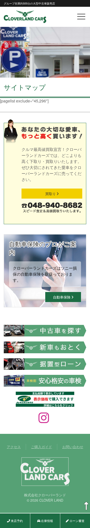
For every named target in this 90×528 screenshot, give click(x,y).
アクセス (14, 446)
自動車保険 (62, 297)
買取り (51, 193)
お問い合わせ (72, 446)
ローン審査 (76, 520)
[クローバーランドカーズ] (25, 16)
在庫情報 (46, 520)
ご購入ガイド (41, 446)
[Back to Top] (86, 506)
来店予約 (16, 520)
